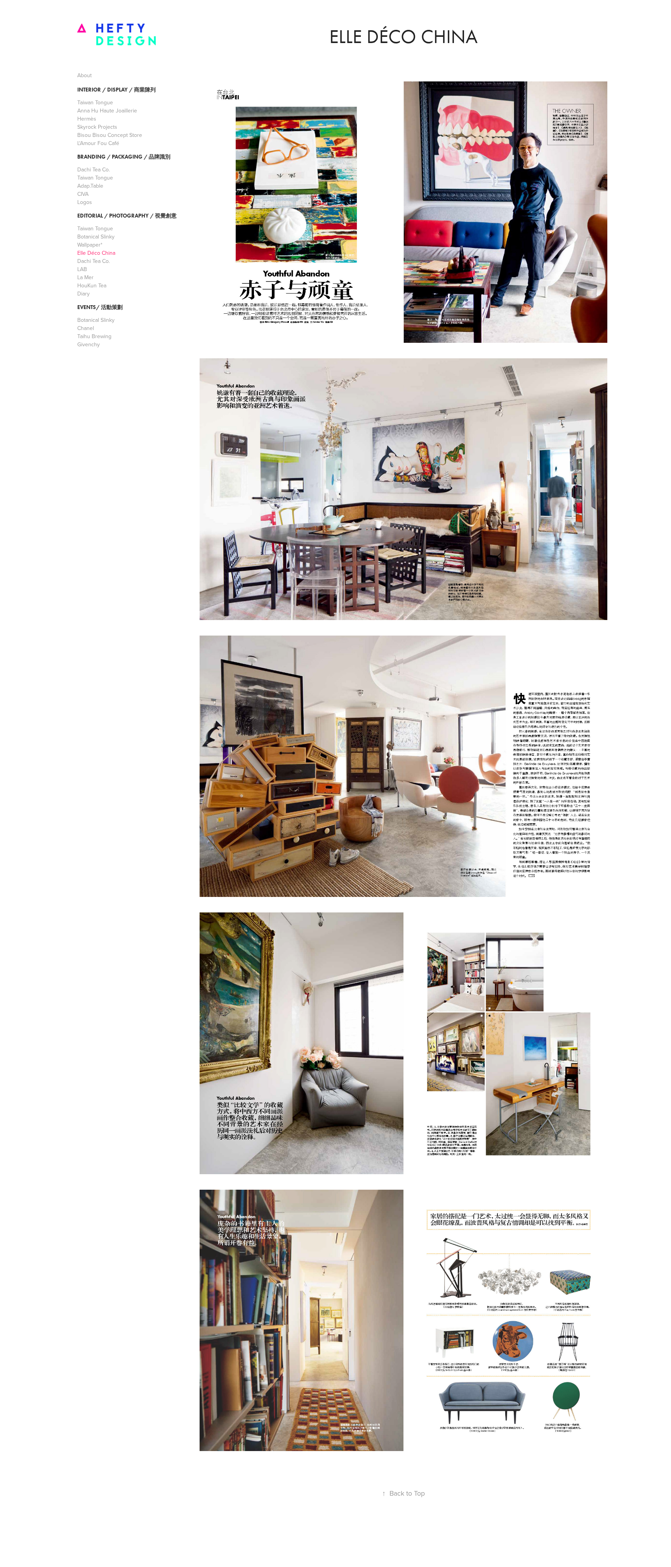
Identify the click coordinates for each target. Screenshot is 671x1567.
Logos (84, 202)
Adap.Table (90, 186)
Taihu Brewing (94, 336)
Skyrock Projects (97, 127)
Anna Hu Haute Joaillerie (107, 110)
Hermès (86, 119)
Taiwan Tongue (95, 102)
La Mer (85, 277)
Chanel (85, 328)
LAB (82, 269)
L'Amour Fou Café (98, 143)
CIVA (83, 194)
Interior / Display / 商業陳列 (116, 89)
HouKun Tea (91, 285)
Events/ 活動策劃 (100, 307)
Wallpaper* (90, 245)
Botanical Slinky (96, 236)
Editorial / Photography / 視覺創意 (127, 216)
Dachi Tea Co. (93, 169)
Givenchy (88, 344)
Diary (83, 293)
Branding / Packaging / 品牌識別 (123, 157)
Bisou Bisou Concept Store (109, 135)
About (84, 75)
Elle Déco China (96, 253)
